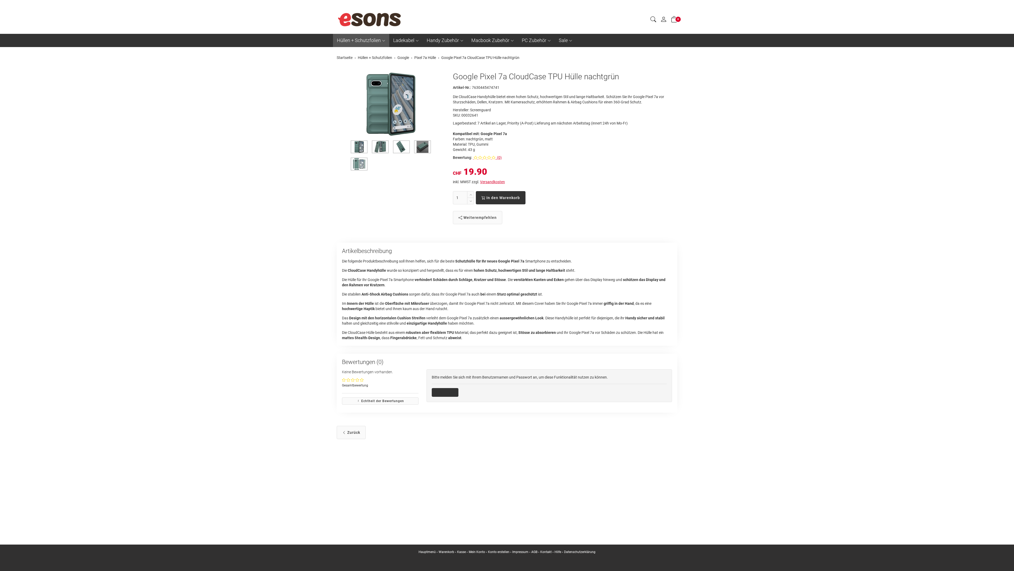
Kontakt (546, 552)
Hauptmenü (427, 552)
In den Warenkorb (502, 198)
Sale (563, 40)
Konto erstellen (498, 552)
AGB (534, 552)
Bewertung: (462, 157)
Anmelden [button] (447, 392)
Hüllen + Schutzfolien (359, 40)
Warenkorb (447, 552)
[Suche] (653, 20)
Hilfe (558, 552)
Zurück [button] (353, 432)
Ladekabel (403, 40)
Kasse (461, 552)
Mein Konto (477, 552)
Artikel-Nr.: (462, 87)
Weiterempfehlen (479, 217)
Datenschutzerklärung (579, 552)
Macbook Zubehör (490, 40)
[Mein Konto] (663, 21)
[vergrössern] (391, 104)
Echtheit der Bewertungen (382, 401)
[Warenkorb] (674, 20)
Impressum (520, 552)
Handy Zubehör (443, 40)
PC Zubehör (534, 40)
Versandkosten (492, 182)
